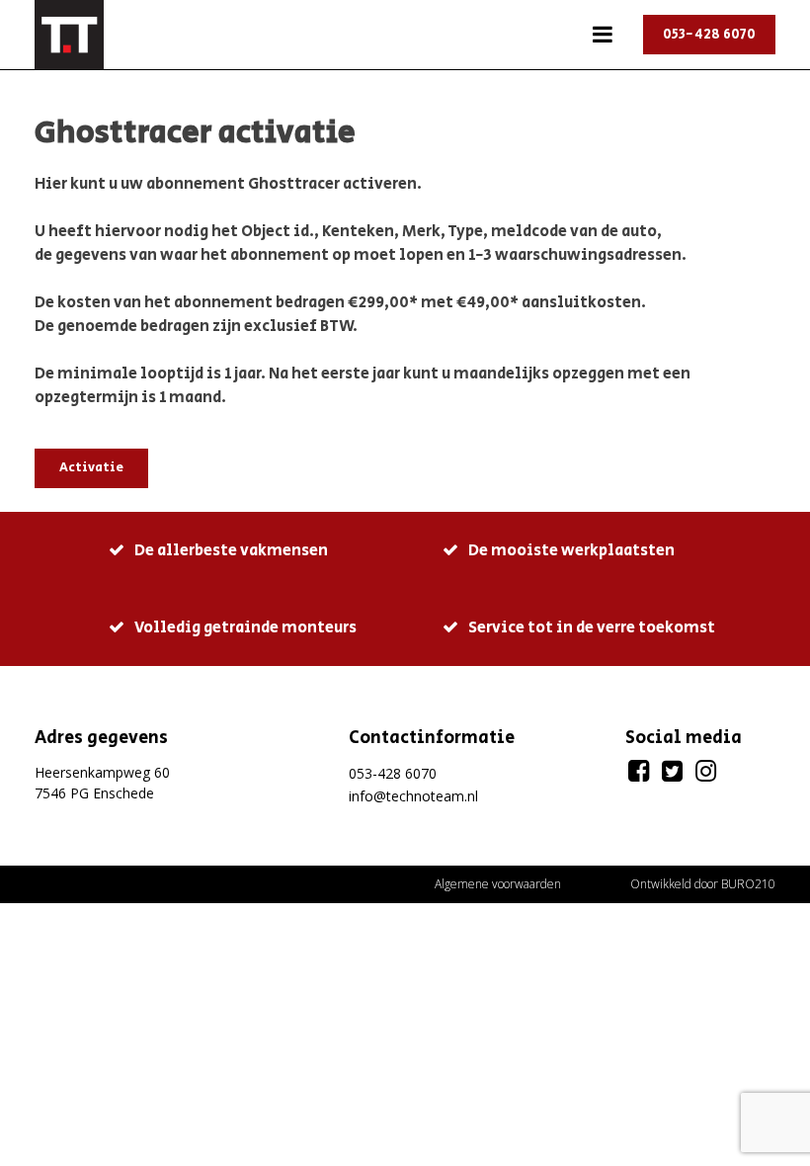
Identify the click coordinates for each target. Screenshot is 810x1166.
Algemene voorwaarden (498, 883)
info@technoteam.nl (413, 796)
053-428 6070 (709, 34)
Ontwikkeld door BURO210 (702, 883)
